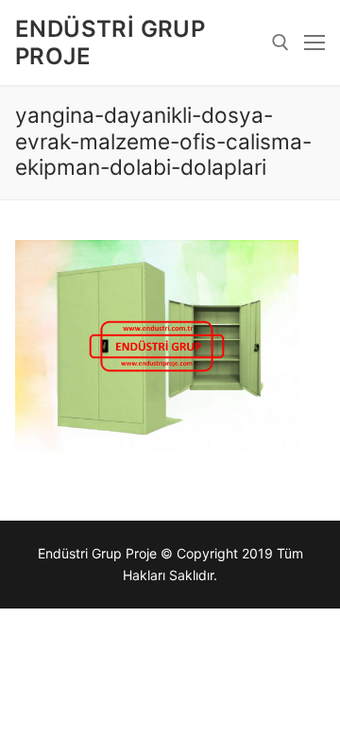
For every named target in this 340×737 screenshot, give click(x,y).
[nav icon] (314, 42)
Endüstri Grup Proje (110, 42)
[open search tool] (280, 42)
